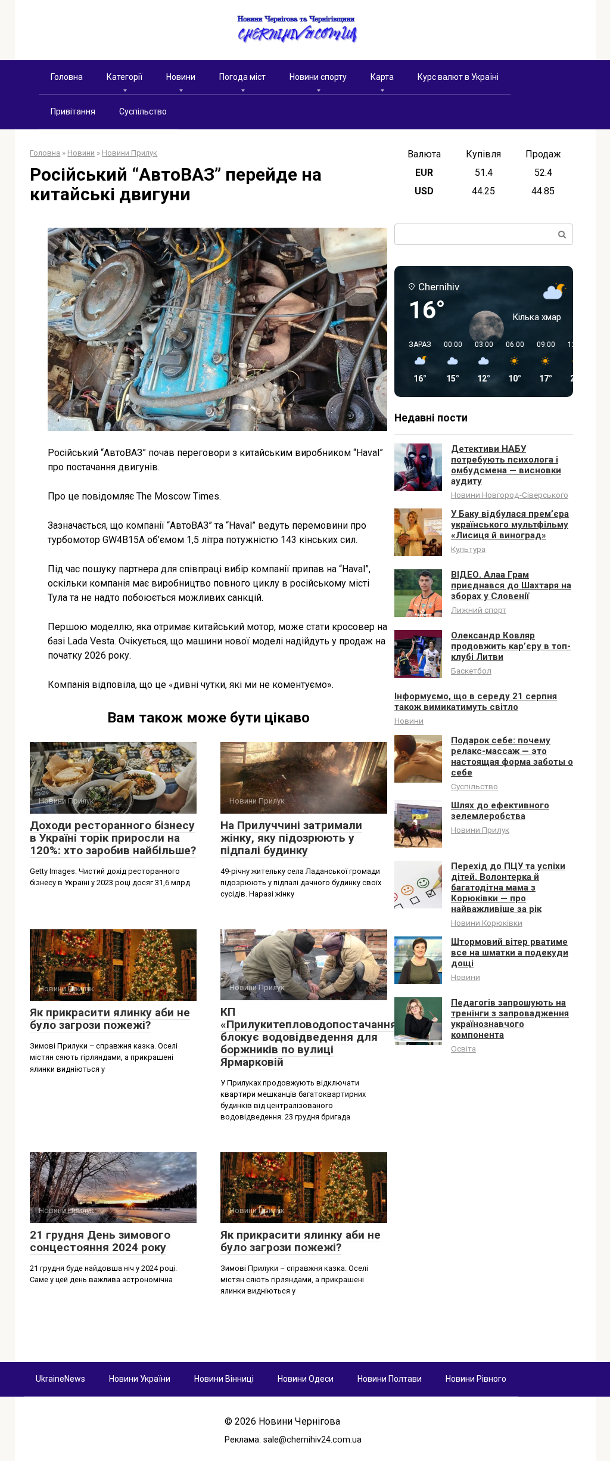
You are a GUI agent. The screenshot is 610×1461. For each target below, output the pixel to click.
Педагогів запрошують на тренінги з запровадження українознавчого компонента (510, 1018)
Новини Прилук (480, 830)
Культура (468, 549)
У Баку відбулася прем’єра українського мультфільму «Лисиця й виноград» (510, 524)
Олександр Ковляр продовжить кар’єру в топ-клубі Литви (511, 646)
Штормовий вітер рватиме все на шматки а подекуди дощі (509, 952)
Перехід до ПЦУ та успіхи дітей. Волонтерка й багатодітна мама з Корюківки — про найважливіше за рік (508, 887)
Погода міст (242, 77)
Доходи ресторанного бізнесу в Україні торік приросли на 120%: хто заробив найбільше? (113, 837)
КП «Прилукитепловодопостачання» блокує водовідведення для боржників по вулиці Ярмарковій (311, 1037)
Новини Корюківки (486, 923)
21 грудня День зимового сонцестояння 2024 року (100, 1241)
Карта (382, 77)
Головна (67, 77)
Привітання (73, 111)
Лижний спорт (478, 610)
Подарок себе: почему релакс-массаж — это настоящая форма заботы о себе (512, 756)
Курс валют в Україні (458, 77)
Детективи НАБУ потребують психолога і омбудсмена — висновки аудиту (506, 464)
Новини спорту (318, 77)
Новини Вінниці (224, 1379)
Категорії (124, 77)
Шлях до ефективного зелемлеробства (500, 810)
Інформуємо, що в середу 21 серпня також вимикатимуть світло (475, 701)
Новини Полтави (389, 1379)
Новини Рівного (476, 1379)
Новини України (139, 1379)
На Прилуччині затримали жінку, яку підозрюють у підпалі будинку (291, 837)
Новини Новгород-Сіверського (509, 495)
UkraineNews (60, 1379)
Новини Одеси (306, 1379)
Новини (180, 77)
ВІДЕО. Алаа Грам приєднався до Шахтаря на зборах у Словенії (511, 585)
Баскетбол (471, 670)
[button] (415, 362)
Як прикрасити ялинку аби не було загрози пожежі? (110, 1019)
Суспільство (143, 111)
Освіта (463, 1048)
